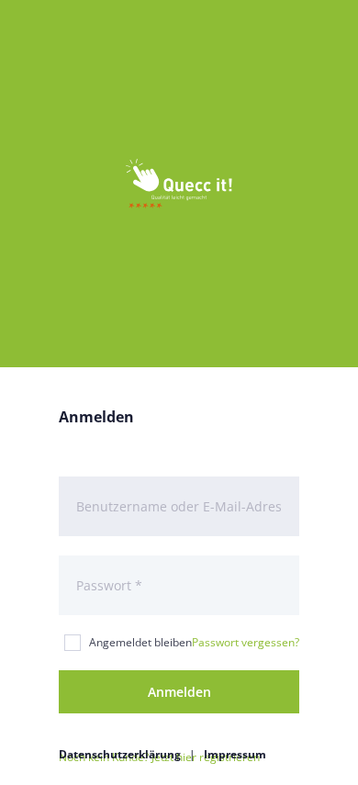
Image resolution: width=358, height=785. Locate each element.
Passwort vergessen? (245, 642)
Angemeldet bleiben (140, 642)
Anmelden (179, 692)
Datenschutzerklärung (120, 754)
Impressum (235, 754)
